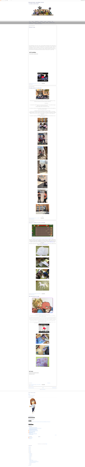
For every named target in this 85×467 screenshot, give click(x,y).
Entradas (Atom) (43, 389)
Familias (47, 22)
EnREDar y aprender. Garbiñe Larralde (33, 433)
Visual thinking (39, 22)
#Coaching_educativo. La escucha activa (35, 88)
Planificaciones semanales (52, 22)
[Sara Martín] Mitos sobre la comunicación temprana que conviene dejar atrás (35, 428)
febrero (30, 463)
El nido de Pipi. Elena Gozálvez (32, 432)
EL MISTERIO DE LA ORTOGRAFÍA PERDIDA (33, 429)
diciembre (31, 453)
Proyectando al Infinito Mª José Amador (33, 429)
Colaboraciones (49, 21)
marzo (30, 459)
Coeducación (43, 22)
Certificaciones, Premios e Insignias (38, 23)
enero (30, 464)
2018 (29, 465)
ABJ (52, 21)
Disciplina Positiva (37, 21)
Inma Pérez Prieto (31, 437)
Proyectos (45, 21)
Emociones (30, 22)
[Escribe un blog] (42, 83)
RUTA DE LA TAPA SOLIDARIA (32, 431)
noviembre (31, 454)
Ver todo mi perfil (30, 438)
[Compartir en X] (43, 83)
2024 (29, 448)
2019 (29, 452)
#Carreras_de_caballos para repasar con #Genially (37, 222)
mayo (30, 457)
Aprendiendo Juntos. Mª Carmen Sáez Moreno (33, 430)
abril (30, 458)
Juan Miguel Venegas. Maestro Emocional (33, 427)
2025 (29, 447)
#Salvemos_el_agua (32, 27)
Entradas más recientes (31, 387)
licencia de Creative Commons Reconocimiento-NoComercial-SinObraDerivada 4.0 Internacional (41, 421)
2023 (29, 449)
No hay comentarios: (39, 83)
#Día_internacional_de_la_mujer (34, 296)
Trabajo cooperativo (31, 23)
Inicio (29, 21)
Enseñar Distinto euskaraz (31, 434)
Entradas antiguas (54, 387)
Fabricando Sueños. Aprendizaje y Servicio (36, 2)
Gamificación (41, 21)
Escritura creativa (34, 22)
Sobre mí (33, 21)
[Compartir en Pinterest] (44, 83)
